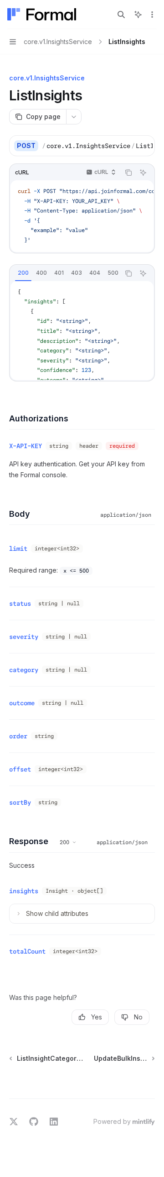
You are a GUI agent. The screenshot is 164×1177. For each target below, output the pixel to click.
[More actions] (152, 14)
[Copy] (144, 146)
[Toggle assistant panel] (138, 14)
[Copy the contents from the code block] (128, 172)
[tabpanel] (82, 330)
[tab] (23, 272)
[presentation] (97, 145)
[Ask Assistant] (143, 172)
